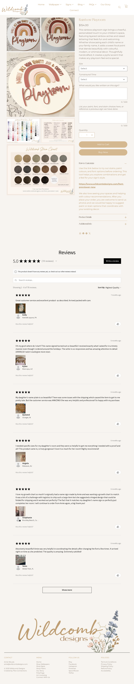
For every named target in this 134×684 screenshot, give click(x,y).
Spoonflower (74, 671)
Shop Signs (40, 666)
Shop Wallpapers (42, 664)
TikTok (71, 673)
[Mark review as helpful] (118, 324)
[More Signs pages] (72, 4)
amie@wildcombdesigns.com (16, 664)
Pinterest (72, 668)
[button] (126, 6)
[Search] (119, 7)
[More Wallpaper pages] (60, 4)
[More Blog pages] (84, 4)
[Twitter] (89, 233)
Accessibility (106, 671)
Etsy (70, 662)
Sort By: (101, 287)
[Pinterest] (86, 233)
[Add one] (92, 135)
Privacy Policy (106, 664)
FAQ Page (40, 673)
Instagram (73, 666)
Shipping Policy (107, 666)
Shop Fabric (41, 668)
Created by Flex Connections (15, 671)
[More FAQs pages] (95, 4)
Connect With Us (43, 677)
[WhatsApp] (80, 233)
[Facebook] (83, 233)
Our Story (40, 671)
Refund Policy (106, 668)
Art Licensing (41, 675)
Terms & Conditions (108, 662)
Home (38, 662)
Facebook (73, 664)
